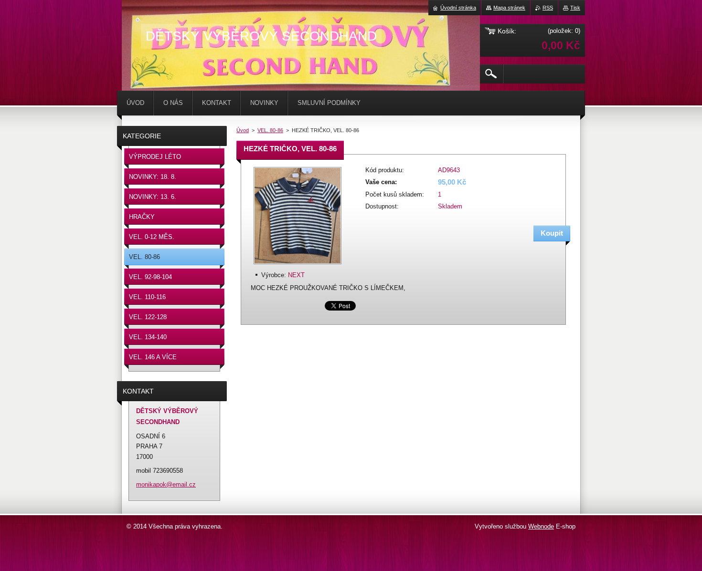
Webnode (541, 526)
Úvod (242, 130)
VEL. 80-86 (270, 130)
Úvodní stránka (458, 7)
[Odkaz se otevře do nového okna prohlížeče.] (297, 265)
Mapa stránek (509, 7)
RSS (547, 7)
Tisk (575, 7)
